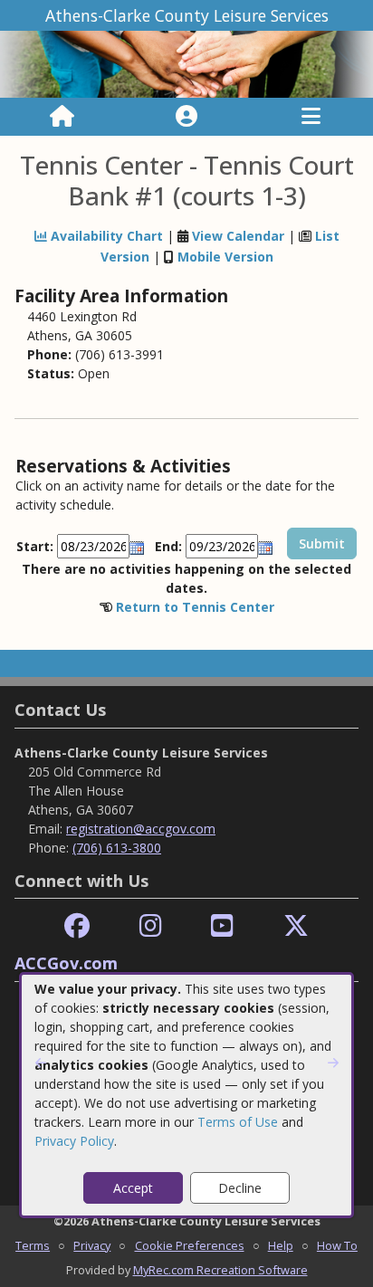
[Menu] (310, 117)
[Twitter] (296, 926)
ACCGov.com (66, 963)
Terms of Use (237, 1121)
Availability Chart (105, 235)
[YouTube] (222, 926)
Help (280, 1245)
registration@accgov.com (140, 828)
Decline (240, 1187)
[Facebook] (77, 926)
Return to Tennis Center (195, 606)
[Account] (186, 117)
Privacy (91, 1245)
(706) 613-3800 (116, 847)
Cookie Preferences (189, 1245)
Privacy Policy (74, 1140)
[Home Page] (62, 117)
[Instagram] (150, 926)
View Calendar (238, 235)
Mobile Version (225, 256)
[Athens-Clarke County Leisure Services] (186, 63)
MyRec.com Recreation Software (220, 1270)
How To (337, 1245)
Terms (32, 1245)
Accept (133, 1187)
